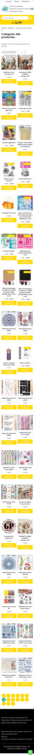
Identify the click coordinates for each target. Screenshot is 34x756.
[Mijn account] (13, 22)
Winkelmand (25, 1)
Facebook (13, 739)
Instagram (20, 739)
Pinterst (6, 739)
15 (4, 704)
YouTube (29, 739)
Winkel (16, 1)
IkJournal (8, 1)
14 (27, 700)
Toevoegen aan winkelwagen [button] (9, 81)
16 (8, 704)
